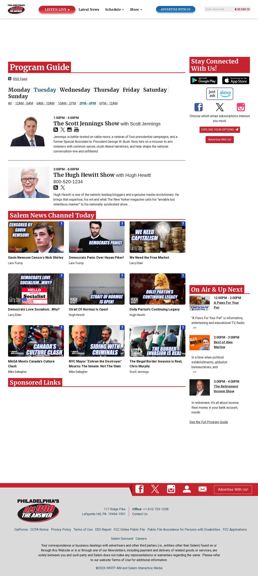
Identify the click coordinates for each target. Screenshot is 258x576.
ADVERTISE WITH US (175, 9)
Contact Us (140, 514)
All (10, 103)
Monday (19, 90)
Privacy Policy (61, 529)
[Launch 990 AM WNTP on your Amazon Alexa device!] (219, 93)
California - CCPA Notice (31, 529)
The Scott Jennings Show (87, 123)
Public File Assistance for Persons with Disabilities (183, 529)
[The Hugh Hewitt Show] (28, 182)
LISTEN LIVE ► (58, 9)
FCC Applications (235, 529)
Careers (141, 539)
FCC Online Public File (129, 529)
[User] (187, 489)
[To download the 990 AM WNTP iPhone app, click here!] (235, 80)
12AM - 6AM (24, 103)
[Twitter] (62, 130)
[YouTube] (76, 130)
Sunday (18, 96)
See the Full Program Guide (208, 422)
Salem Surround (122, 539)
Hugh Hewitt (138, 175)
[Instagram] (69, 130)
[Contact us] (203, 489)
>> (193, 328)
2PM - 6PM (87, 103)
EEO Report (103, 529)
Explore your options (218, 129)
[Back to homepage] (16, 9)
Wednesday (75, 90)
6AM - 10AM (45, 103)
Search (243, 9)
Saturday (155, 90)
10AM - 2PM (67, 103)
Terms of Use (83, 529)
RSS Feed (20, 79)
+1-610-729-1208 (156, 509)
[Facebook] (199, 107)
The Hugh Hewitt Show (84, 175)
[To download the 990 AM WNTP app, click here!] (203, 80)
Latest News (89, 9)
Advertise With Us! (219, 139)
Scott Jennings (145, 123)
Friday (131, 90)
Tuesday (45, 90)
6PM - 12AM (108, 103)
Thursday (106, 90)
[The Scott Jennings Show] (28, 131)
